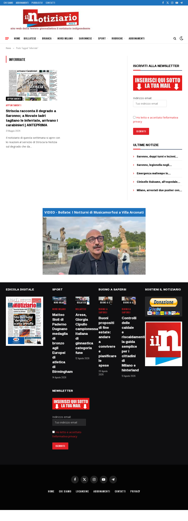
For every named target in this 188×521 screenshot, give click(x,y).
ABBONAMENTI (22, 2)
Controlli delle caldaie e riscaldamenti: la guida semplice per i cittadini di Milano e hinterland (129, 344)
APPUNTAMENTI (14, 98)
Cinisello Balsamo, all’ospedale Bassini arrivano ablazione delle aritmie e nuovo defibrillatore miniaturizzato (157, 182)
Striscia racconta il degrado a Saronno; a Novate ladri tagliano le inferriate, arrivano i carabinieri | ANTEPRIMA (32, 118)
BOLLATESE (30, 38)
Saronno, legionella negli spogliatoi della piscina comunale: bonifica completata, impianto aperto (159, 165)
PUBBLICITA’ (37, 2)
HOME (17, 38)
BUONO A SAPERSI (108, 302)
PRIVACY (135, 491)
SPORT (102, 38)
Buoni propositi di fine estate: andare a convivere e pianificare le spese (106, 342)
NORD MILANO (65, 38)
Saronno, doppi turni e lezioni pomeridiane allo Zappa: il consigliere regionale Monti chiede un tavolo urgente (159, 156)
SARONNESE (85, 38)
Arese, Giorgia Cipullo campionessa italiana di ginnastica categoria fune (82, 333)
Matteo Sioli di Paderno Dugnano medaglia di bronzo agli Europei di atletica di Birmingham (59, 343)
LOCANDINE (82, 491)
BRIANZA (47, 38)
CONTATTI (50, 2)
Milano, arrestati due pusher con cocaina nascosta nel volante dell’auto (158, 190)
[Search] (175, 38)
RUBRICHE (117, 38)
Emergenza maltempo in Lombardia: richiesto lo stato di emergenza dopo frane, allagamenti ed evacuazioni (157, 173)
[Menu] (7, 38)
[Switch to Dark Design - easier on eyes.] (181, 38)
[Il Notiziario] (50, 20)
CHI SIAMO (8, 2)
